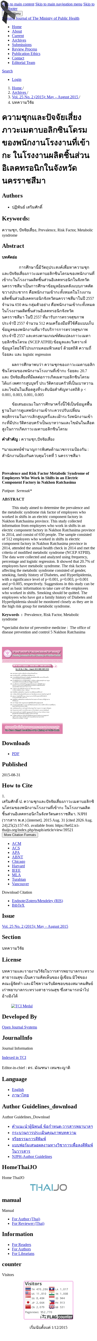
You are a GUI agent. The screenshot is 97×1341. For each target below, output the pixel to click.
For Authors (21, 1249)
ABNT (17, 857)
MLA (16, 875)
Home (17, 27)
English (18, 1089)
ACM (16, 843)
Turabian (19, 879)
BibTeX (18, 905)
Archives (19, 40)
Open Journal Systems (19, 1027)
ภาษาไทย (20, 1095)
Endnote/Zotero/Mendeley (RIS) (37, 901)
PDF (15, 754)
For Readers (21, 1244)
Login (16, 79)
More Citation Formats (20, 835)
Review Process (24, 49)
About (17, 31)
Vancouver (20, 884)
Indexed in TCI (14, 1057)
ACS (16, 848)
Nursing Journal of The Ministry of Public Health (40, 18)
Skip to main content (18, 4)
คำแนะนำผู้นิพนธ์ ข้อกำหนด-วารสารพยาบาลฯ (52, 1126)
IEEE (16, 870)
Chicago (18, 861)
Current (18, 36)
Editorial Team (23, 62)
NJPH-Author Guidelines (32, 1156)
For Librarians (23, 1253)
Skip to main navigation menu (58, 4)
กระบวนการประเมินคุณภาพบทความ (44, 1133)
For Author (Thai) (26, 1219)
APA (16, 852)
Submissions (22, 45)
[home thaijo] (48, 1189)
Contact (18, 58)
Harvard (18, 866)
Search (7, 71)
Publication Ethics (26, 54)
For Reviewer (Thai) (28, 1223)
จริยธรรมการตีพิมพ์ (29, 1139)
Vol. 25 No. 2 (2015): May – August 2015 (45, 97)
